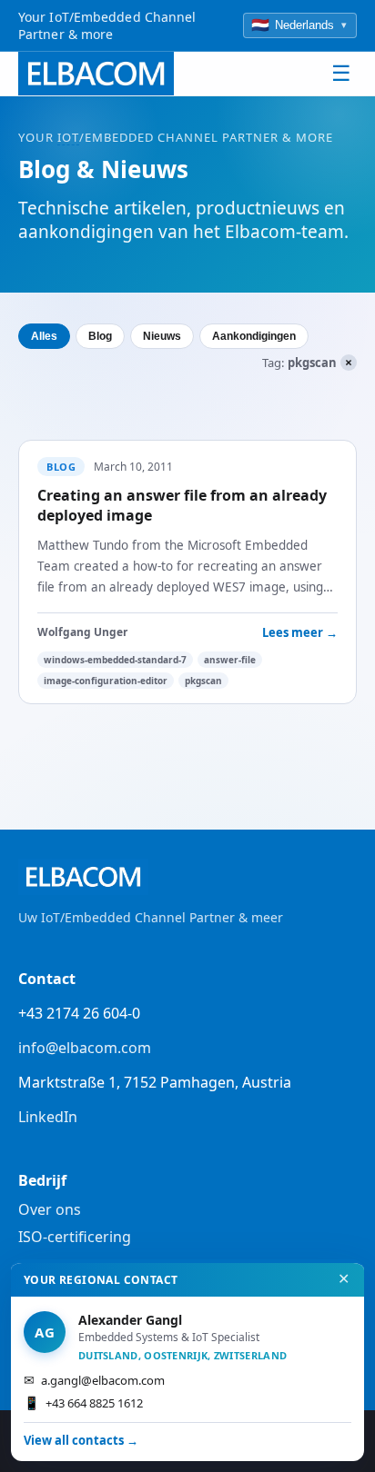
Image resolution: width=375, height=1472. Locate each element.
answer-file (230, 659)
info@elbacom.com (84, 1048)
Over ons (49, 1209)
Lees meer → (300, 632)
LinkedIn (47, 1117)
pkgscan (203, 680)
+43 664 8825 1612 (83, 1402)
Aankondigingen (254, 336)
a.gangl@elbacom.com (94, 1379)
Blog (100, 336)
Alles (44, 336)
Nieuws (162, 336)
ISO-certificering (74, 1237)
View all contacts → (81, 1440)
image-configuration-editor (105, 680)
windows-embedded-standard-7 (115, 659)
